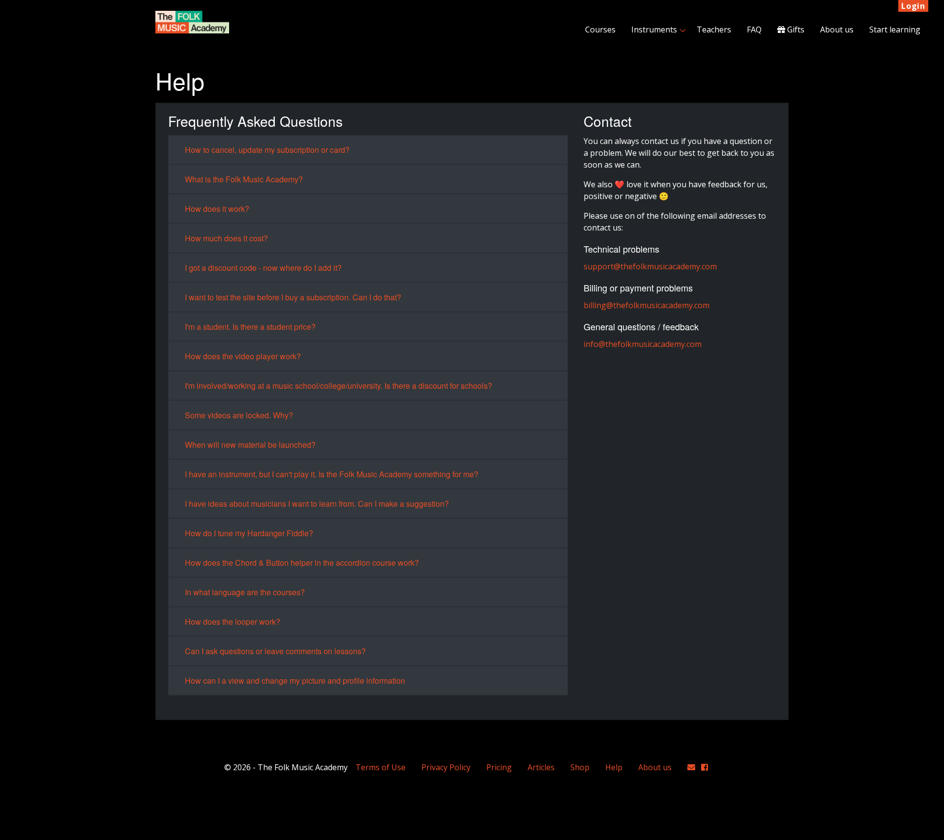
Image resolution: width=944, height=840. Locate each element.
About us (837, 29)
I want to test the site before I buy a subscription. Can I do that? (293, 297)
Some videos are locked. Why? (239, 415)
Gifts (794, 29)
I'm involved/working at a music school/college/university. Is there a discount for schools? (338, 385)
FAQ (754, 29)
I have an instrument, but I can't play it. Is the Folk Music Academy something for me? (331, 474)
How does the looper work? (232, 621)
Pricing (499, 767)
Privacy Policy (446, 767)
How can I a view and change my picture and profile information (295, 680)
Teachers (714, 29)
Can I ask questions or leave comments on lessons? (275, 651)
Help (613, 767)
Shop (580, 767)
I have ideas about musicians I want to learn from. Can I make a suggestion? (317, 503)
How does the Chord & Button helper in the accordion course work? (302, 562)
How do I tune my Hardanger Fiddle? (249, 533)
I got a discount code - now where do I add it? (263, 267)
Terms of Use (380, 767)
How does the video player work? (243, 356)
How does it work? (217, 208)
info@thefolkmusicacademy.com (643, 344)
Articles (541, 767)
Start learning (894, 29)
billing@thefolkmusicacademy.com (646, 305)
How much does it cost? (226, 238)
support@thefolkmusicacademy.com (650, 266)
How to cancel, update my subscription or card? (267, 149)
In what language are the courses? (245, 592)
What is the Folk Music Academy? (244, 179)
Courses (600, 29)
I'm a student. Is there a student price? (250, 326)
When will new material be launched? (250, 444)
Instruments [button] (654, 29)
